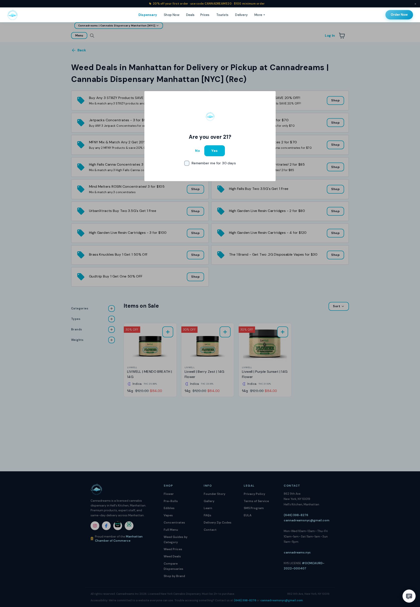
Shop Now (171, 15)
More (259, 15)
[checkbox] (210, 163)
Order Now (399, 15)
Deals (190, 15)
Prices (204, 15)
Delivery (241, 15)
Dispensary (147, 15)
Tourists (222, 15)
